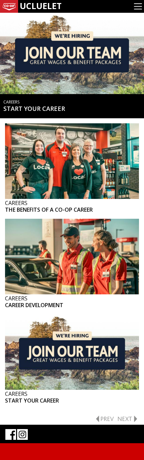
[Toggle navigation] (138, 6)
